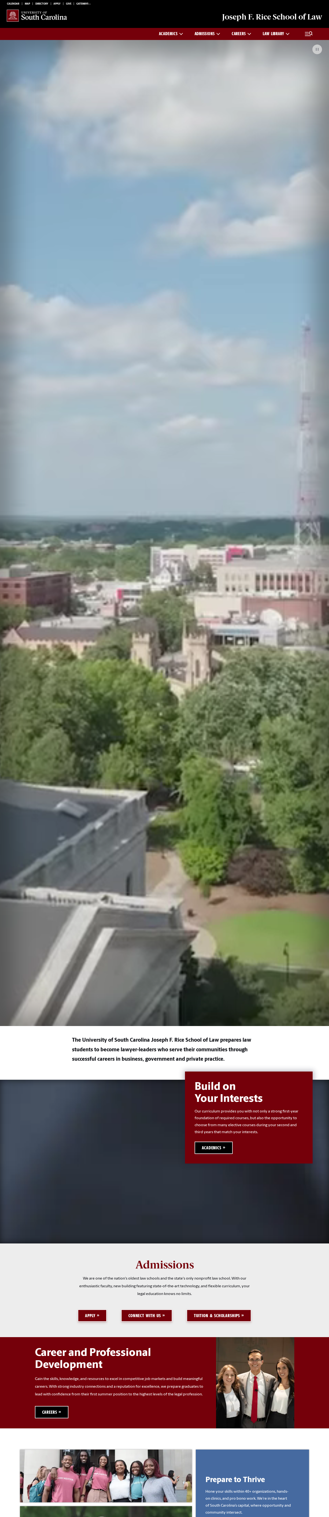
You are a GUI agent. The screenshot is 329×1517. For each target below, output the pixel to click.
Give (68, 4)
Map (27, 4)
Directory (41, 4)
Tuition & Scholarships (217, 1315)
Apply (56, 4)
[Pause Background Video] (317, 49)
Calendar (13, 4)
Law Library (273, 33)
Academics (168, 33)
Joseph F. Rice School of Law (272, 16)
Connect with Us (144, 1315)
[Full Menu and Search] (308, 34)
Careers (239, 33)
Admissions (205, 33)
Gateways (82, 4)
